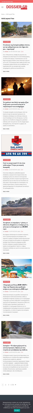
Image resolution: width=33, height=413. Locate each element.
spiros (6, 51)
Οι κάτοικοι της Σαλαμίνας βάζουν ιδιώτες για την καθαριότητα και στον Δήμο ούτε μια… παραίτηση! (16, 47)
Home (2, 14)
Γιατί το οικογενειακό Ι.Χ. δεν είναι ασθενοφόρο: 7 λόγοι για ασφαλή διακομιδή (14, 165)
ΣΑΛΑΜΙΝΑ (7, 42)
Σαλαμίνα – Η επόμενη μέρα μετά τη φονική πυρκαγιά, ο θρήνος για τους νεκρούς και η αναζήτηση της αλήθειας (15, 347)
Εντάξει (17, 410)
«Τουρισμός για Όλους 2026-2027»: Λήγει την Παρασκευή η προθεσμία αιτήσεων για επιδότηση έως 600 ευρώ (15, 287)
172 (12, 384)
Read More (6, 71)
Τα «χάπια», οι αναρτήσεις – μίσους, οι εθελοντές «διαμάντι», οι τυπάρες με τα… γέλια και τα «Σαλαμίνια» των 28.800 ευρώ (16, 226)
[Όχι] (31, 406)
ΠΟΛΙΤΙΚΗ (6, 282)
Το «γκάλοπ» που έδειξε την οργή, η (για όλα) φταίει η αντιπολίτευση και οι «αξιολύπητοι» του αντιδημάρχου (15, 104)
